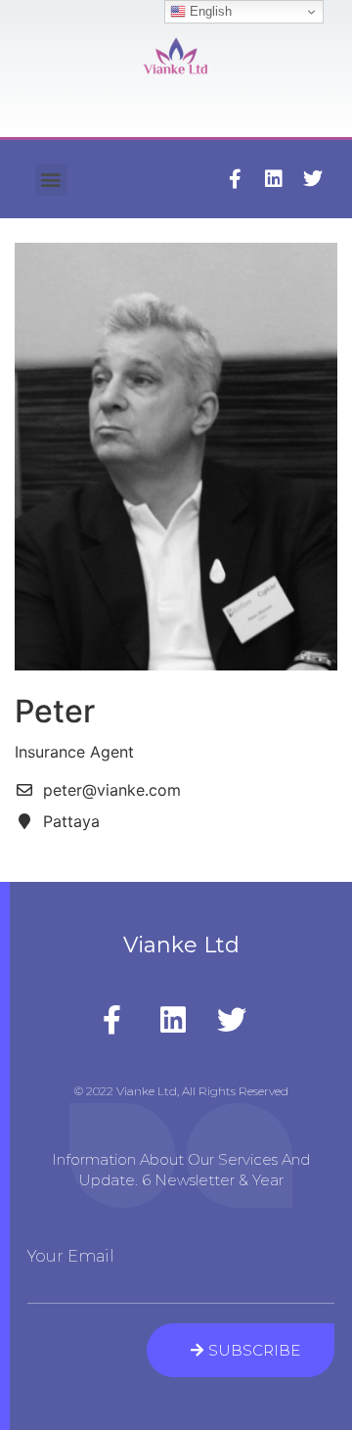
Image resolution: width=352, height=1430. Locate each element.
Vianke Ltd (181, 945)
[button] (51, 179)
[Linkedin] (273, 179)
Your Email (70, 1257)
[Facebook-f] (234, 179)
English (209, 11)
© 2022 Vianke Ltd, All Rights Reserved (181, 1091)
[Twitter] (312, 179)
